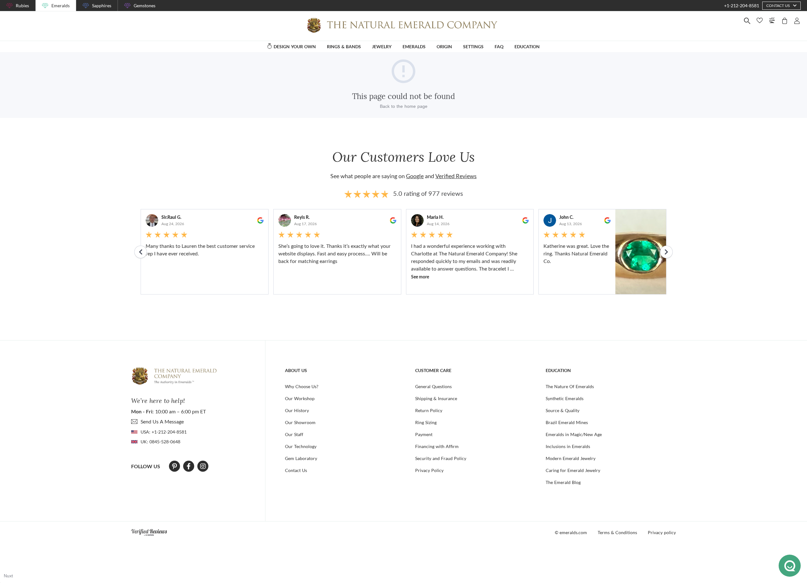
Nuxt (8, 575)
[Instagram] (203, 466)
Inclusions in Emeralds (568, 446)
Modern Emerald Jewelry (570, 458)
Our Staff (294, 434)
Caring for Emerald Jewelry (573, 470)
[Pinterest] (174, 466)
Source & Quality (562, 410)
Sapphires (101, 5)
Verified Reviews (456, 175)
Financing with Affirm (437, 446)
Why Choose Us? (301, 386)
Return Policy (428, 410)
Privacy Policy (429, 470)
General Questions (433, 386)
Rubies (22, 5)
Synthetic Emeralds (564, 398)
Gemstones (144, 5)
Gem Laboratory (301, 458)
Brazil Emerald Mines (567, 422)
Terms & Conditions (617, 532)
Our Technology (300, 446)
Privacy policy (662, 532)
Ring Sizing (426, 422)
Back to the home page (403, 106)
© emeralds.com (571, 532)
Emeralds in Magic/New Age (574, 434)
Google (415, 175)
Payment (424, 434)
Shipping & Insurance (436, 398)
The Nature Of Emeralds (570, 386)
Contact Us (296, 470)
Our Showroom (300, 422)
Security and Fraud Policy (440, 458)
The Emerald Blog (563, 482)
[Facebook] (189, 466)
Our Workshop (300, 398)
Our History (297, 410)
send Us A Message (162, 421)
